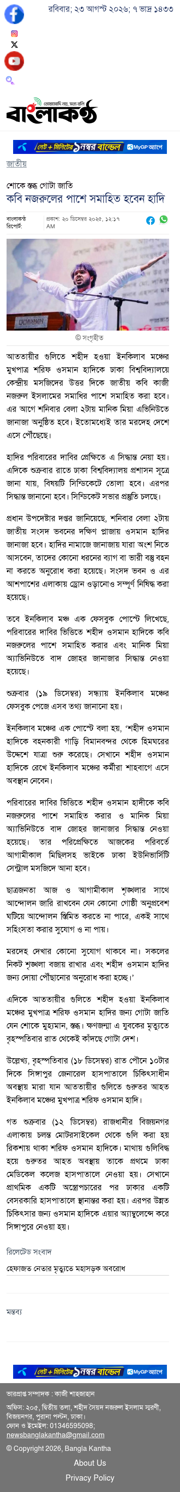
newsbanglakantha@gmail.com (55, 1435)
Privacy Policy (90, 1478)
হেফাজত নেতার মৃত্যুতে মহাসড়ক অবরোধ (66, 1268)
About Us (90, 1463)
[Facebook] (14, 13)
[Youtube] (14, 60)
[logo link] (52, 112)
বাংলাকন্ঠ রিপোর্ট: (16, 223)
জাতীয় (17, 164)
